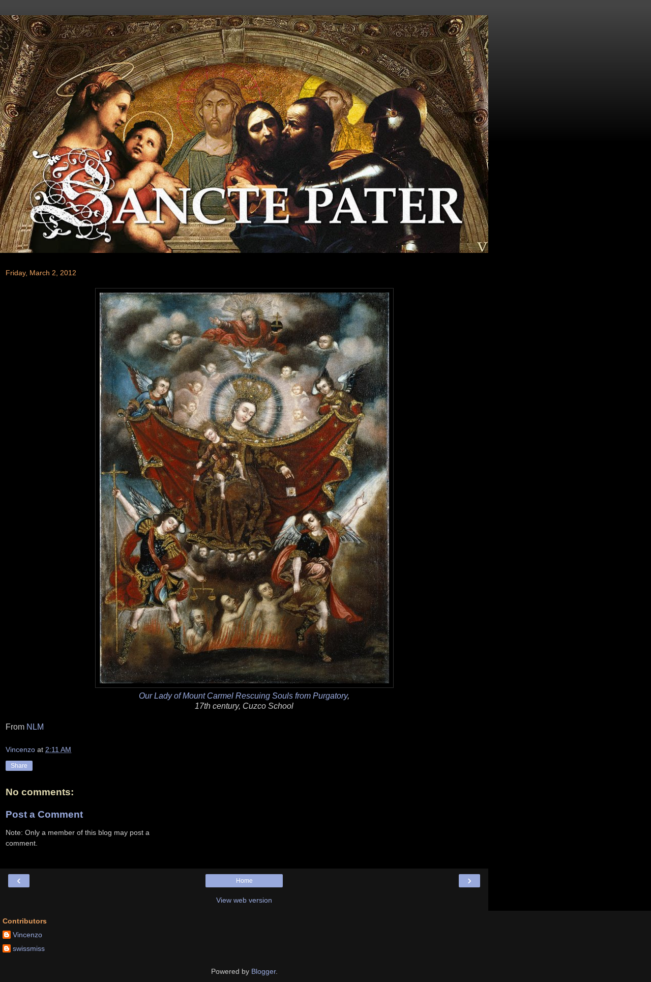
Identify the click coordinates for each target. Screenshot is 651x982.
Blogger (263, 971)
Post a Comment (44, 814)
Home (244, 880)
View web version (244, 900)
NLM (35, 727)
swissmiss (29, 948)
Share (19, 765)
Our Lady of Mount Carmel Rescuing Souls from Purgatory (243, 695)
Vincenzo (27, 935)
